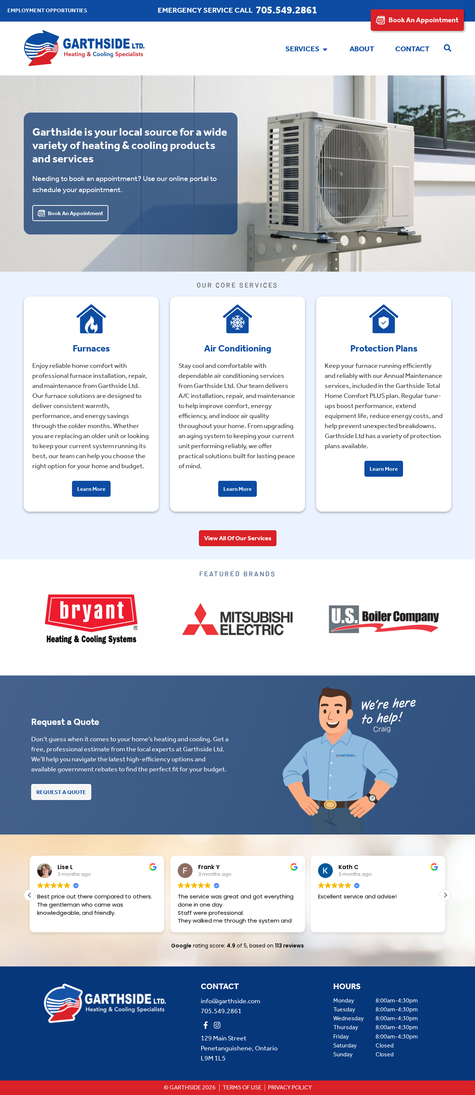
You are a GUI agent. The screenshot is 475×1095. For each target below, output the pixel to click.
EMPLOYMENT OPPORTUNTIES (47, 11)
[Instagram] (217, 1025)
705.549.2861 (286, 10)
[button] (445, 895)
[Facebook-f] (205, 1025)
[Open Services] (325, 49)
